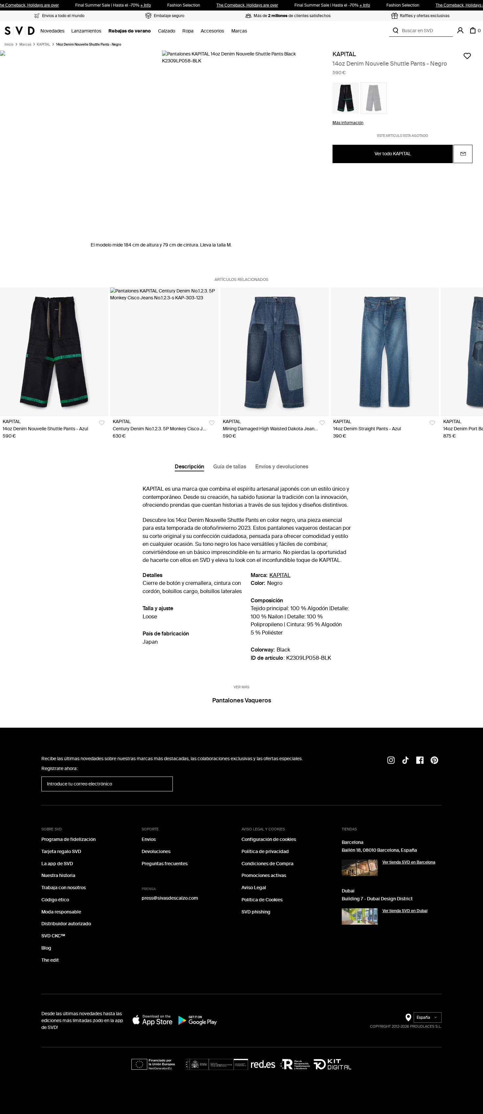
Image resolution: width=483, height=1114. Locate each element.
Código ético (55, 900)
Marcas (239, 31)
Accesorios (212, 31)
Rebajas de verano (129, 31)
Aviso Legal (254, 887)
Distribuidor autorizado (66, 924)
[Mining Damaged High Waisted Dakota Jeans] (274, 352)
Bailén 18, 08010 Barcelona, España (379, 850)
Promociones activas (264, 875)
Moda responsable (61, 912)
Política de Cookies (262, 900)
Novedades (52, 31)
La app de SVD (57, 864)
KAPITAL (43, 45)
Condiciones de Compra (267, 864)
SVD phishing (256, 912)
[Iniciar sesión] (460, 30)
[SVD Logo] (19, 30)
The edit (50, 960)
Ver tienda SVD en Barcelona (408, 862)
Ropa (188, 31)
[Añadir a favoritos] (467, 56)
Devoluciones (156, 851)
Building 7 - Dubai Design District (377, 899)
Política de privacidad (265, 851)
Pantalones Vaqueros (241, 700)
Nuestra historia (58, 875)
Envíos (149, 839)
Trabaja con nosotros (63, 887)
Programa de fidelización (68, 839)
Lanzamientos (86, 31)
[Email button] (462, 154)
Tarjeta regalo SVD (61, 851)
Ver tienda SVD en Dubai (404, 911)
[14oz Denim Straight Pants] (385, 352)
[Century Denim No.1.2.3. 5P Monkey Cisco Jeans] (164, 352)
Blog (46, 948)
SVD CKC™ (53, 936)
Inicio (9, 45)
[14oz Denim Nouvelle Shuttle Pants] (54, 352)
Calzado (166, 31)
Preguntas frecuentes (165, 864)
